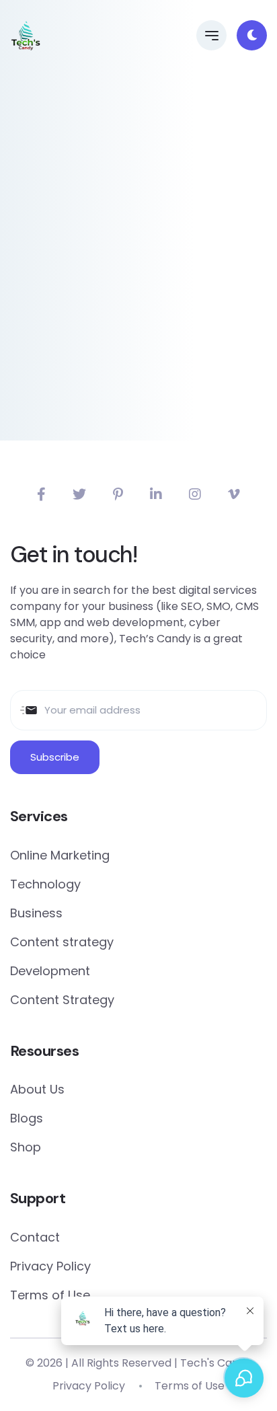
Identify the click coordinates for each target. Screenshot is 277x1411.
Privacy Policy (50, 1266)
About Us (37, 1089)
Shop (25, 1147)
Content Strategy (62, 999)
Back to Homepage (138, 404)
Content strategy (62, 941)
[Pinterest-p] (118, 494)
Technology (45, 884)
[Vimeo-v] (234, 494)
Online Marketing (60, 855)
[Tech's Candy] (26, 35)
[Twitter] (79, 494)
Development (50, 970)
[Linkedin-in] (156, 494)
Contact (35, 1237)
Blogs (26, 1118)
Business (36, 913)
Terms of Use (50, 1295)
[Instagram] (195, 494)
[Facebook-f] (41, 494)
